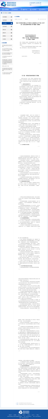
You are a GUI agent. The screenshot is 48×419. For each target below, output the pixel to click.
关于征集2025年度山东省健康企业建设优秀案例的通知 (7, 73)
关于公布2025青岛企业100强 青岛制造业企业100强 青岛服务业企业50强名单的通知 (7, 49)
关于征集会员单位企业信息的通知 (7, 46)
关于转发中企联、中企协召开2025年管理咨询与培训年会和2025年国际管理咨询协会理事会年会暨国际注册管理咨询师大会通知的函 (7, 61)
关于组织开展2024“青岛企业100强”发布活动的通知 (26, 404)
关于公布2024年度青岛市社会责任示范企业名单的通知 (7, 53)
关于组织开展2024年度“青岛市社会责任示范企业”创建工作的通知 (7, 69)
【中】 (43, 19)
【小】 (45, 19)
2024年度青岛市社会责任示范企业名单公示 (7, 57)
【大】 (41, 19)
